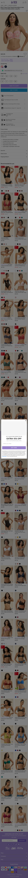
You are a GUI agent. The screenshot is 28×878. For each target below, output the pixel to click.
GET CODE (14, 447)
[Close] (26, 420)
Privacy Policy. (4, 456)
